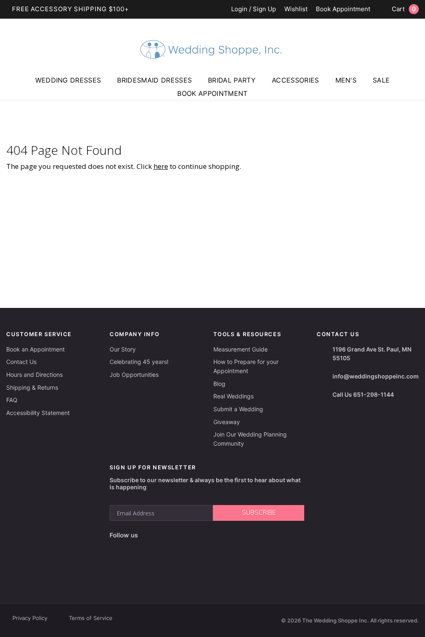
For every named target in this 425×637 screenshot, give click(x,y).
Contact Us (21, 361)
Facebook (146, 535)
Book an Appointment (35, 349)
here (161, 166)
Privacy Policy (29, 618)
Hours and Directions (34, 374)
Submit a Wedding (238, 408)
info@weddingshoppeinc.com (375, 376)
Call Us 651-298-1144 (363, 394)
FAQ (11, 399)
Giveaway (226, 421)
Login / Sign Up (253, 9)
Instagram (163, 535)
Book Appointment (343, 9)
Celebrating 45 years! (139, 361)
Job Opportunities (134, 374)
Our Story (123, 349)
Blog (219, 383)
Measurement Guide (240, 349)
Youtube (182, 535)
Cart (404, 9)
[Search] (414, 92)
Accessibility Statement (38, 412)
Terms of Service (90, 618)
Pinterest (203, 535)
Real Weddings (233, 396)
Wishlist (296, 9)
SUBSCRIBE (259, 512)
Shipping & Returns (32, 387)
